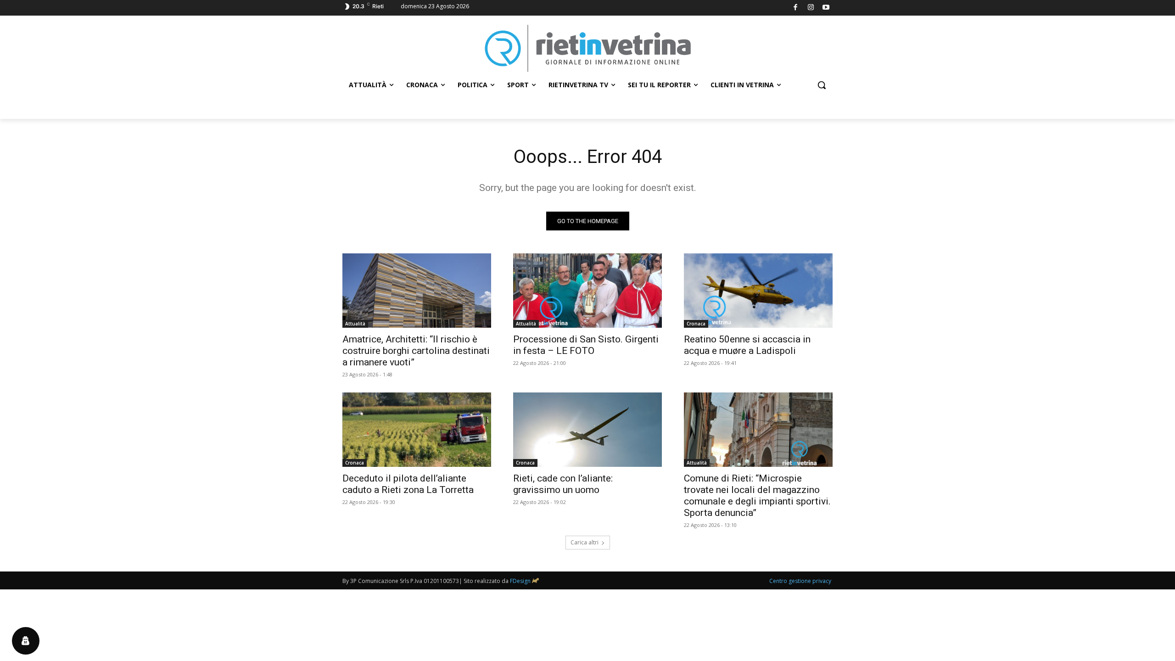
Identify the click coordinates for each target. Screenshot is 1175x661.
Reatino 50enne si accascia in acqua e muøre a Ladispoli (747, 345)
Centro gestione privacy (800, 581)
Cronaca (696, 323)
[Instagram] (810, 8)
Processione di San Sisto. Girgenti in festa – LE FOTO (586, 345)
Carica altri (585, 542)
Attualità (355, 323)
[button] (822, 85)
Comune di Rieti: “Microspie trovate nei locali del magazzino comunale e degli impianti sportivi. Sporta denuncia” (757, 495)
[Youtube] (826, 8)
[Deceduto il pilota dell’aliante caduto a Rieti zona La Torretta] (416, 429)
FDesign (520, 581)
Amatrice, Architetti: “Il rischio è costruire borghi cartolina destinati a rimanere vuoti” (416, 351)
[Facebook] (795, 8)
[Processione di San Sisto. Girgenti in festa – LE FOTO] (587, 290)
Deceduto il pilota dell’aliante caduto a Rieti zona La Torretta (408, 484)
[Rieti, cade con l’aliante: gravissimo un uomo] (587, 429)
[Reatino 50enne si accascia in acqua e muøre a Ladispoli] (758, 290)
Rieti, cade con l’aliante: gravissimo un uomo (563, 484)
